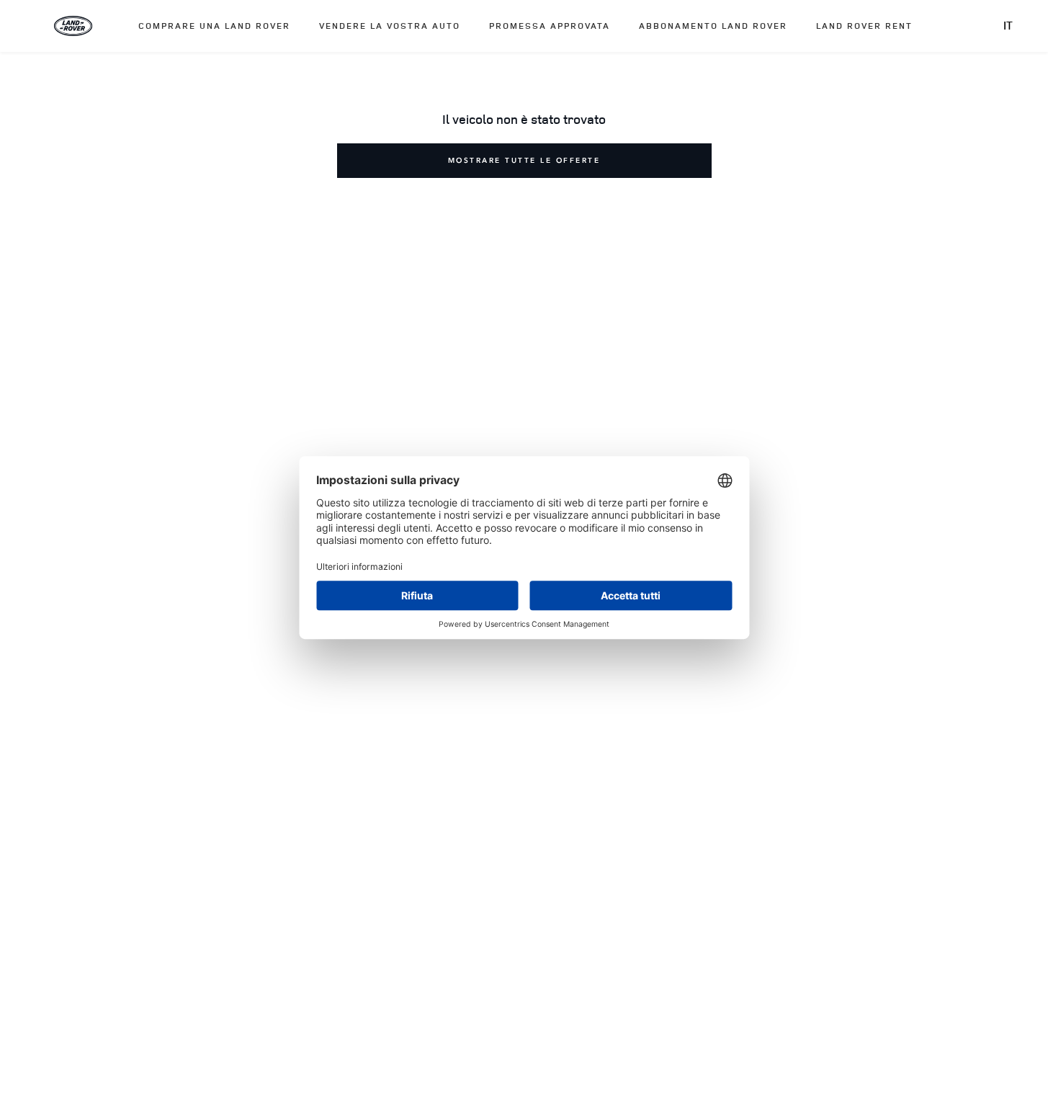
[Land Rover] (73, 26)
